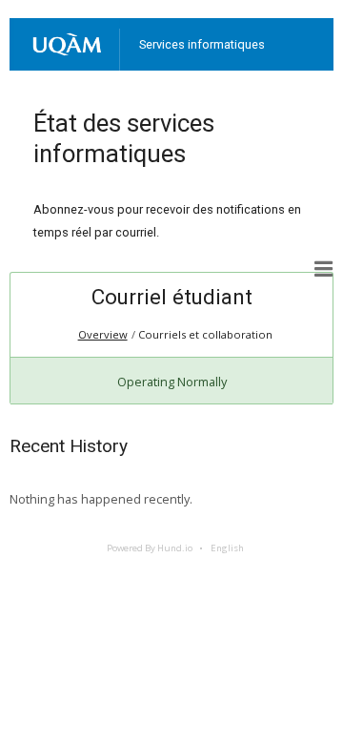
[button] (323, 269)
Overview (103, 334)
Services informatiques (202, 44)
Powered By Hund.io (149, 548)
